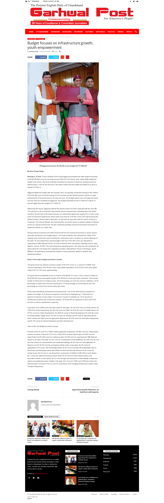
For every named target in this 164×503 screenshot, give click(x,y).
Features (89, 32)
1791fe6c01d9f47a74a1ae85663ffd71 (51, 405)
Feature (105, 465)
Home (31, 32)
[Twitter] (134, 1)
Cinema (120, 32)
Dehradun (55, 32)
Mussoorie (67, 32)
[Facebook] (130, 1)
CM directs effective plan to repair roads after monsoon (62, 439)
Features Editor (104, 494)
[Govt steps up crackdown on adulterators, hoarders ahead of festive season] (88, 428)
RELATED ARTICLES (35, 417)
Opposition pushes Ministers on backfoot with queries (85, 390)
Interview (78, 32)
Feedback (114, 494)
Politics (111, 32)
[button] (135, 31)
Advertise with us (124, 494)
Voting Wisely (33, 389)
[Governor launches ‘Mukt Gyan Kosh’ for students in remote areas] (38, 428)
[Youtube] (137, 1)
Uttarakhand (42, 32)
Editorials (100, 32)
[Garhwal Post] (82, 16)
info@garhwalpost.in (41, 473)
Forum (105, 468)
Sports (129, 32)
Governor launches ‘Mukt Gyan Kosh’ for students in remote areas (38, 440)
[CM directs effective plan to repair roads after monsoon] (63, 428)
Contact (134, 494)
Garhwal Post (33, 51)
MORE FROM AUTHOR (51, 417)
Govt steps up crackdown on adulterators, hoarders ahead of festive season (87, 440)
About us (94, 494)
